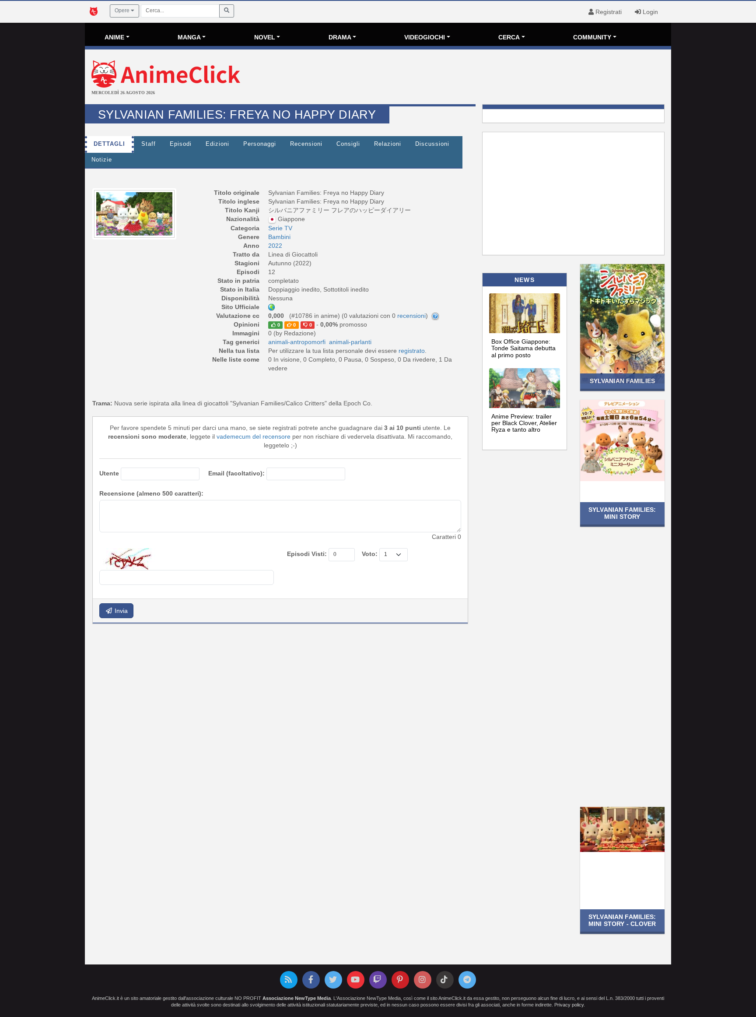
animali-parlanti (350, 341)
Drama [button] (340, 37)
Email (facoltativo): (236, 473)
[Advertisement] (476, 78)
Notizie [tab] (101, 160)
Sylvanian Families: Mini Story (622, 513)
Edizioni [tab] (217, 144)
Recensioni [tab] (306, 144)
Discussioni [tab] (432, 144)
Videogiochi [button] (424, 37)
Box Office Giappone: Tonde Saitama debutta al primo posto (523, 348)
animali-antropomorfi (297, 341)
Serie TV (280, 228)
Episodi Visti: (307, 553)
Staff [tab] (148, 144)
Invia (120, 610)
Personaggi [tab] (259, 144)
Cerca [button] (509, 37)
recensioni (411, 315)
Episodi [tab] (181, 144)
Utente (109, 473)
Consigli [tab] (348, 144)
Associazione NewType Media (296, 998)
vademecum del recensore (253, 436)
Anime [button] (114, 37)
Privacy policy (569, 1004)
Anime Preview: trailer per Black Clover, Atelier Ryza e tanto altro (524, 423)
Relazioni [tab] (387, 144)
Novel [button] (264, 37)
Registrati (608, 11)
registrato (412, 350)
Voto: (370, 553)
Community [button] (592, 37)
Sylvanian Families (622, 380)
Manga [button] (189, 37)
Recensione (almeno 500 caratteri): (151, 493)
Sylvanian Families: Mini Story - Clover (622, 920)
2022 (275, 245)
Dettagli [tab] (109, 144)
